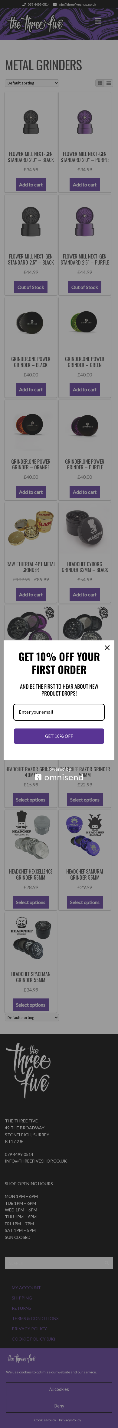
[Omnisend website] (59, 774)
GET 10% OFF (59, 736)
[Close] (107, 647)
